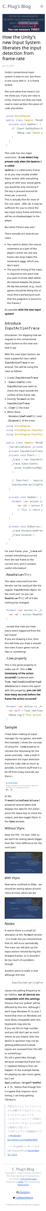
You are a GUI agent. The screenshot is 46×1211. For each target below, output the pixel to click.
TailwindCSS (23, 1184)
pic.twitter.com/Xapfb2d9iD (22, 1139)
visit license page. (28, 1179)
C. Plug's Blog (16, 6)
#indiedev (15, 1135)
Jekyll (20, 1181)
